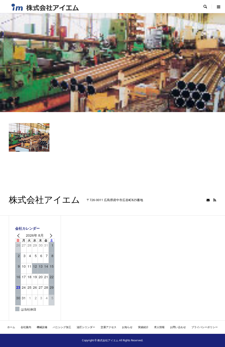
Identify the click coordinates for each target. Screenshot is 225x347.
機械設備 (42, 327)
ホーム (11, 327)
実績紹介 (143, 327)
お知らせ (127, 327)
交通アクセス (108, 327)
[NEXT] (50, 236)
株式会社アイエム (44, 200)
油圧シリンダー (86, 327)
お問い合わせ (178, 327)
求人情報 (159, 327)
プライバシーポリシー (204, 327)
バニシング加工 (62, 327)
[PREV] (19, 236)
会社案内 (26, 327)
